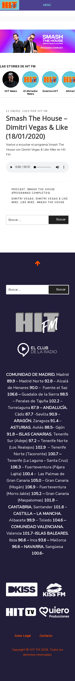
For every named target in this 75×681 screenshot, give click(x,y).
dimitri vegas (23, 198)
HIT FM (43, 111)
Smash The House (51, 202)
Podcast (18, 189)
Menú (47, 5)
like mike (28, 202)
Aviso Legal (23, 636)
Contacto (46, 636)
